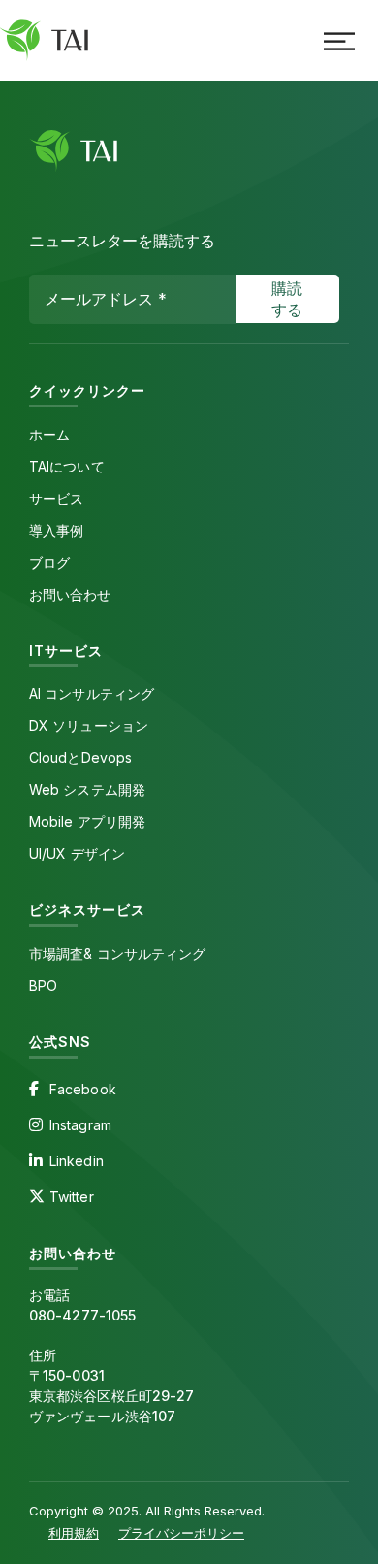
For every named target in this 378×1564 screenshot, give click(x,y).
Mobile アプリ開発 (87, 821)
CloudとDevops (80, 757)
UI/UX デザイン (77, 853)
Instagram (80, 1125)
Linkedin (76, 1161)
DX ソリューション (88, 725)
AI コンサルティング (91, 693)
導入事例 (56, 530)
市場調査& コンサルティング (117, 953)
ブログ (49, 562)
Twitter (71, 1197)
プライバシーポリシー (181, 1533)
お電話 (82, 1305)
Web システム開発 (87, 789)
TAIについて (67, 466)
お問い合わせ (70, 594)
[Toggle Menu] (339, 41)
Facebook (82, 1089)
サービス (56, 498)
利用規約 (73, 1533)
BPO (43, 985)
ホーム (49, 434)
